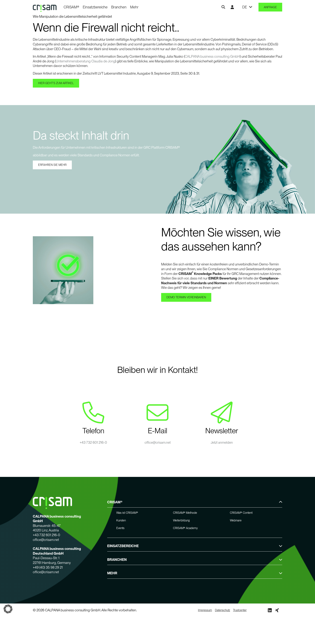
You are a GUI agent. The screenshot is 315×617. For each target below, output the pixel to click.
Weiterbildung (181, 520)
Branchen (119, 7)
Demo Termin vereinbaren (186, 297)
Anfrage (270, 7)
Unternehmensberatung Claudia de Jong (85, 61)
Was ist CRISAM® (127, 512)
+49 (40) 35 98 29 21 (48, 567)
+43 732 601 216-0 (93, 442)
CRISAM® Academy (185, 528)
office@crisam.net (158, 442)
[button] (8, 609)
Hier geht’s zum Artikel (56, 83)
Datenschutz (222, 610)
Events (120, 528)
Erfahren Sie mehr (52, 165)
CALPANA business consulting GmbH (212, 56)
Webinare (236, 520)
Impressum (205, 610)
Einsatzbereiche (95, 7)
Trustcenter (240, 610)
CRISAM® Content (241, 512)
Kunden (121, 520)
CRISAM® (71, 7)
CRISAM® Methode (185, 512)
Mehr (134, 7)
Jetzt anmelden (222, 442)
